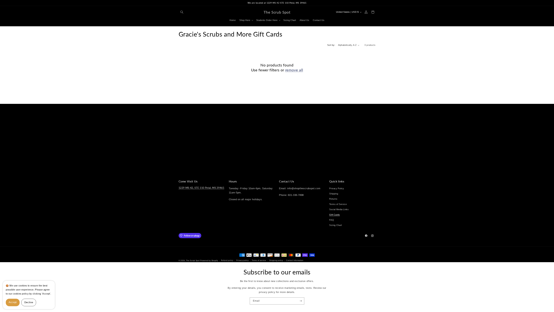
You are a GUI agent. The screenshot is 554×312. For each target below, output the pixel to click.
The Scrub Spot (193, 260)
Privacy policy (242, 260)
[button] (182, 12)
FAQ (331, 220)
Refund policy (227, 260)
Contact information (294, 260)
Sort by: (331, 45)
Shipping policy (276, 260)
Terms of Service (338, 204)
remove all (294, 70)
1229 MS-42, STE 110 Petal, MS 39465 (201, 187)
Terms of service (259, 260)
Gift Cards (334, 215)
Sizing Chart (335, 225)
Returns (333, 199)
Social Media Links (339, 209)
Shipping (333, 194)
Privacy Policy (336, 188)
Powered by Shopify (209, 260)
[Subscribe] (300, 300)
